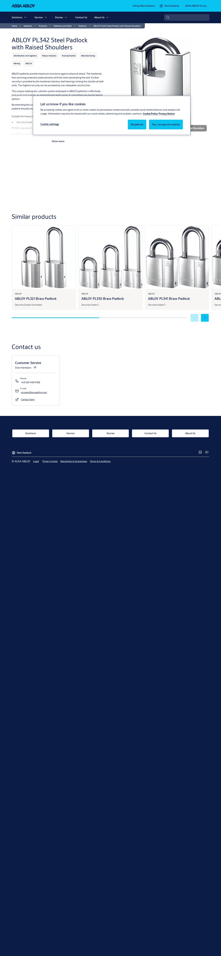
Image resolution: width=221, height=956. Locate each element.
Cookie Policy (150, 113)
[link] (144, 5)
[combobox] (186, 17)
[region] (112, 115)
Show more (58, 141)
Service (39, 17)
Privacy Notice (167, 113)
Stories (59, 17)
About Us (99, 17)
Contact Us (81, 17)
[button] (25, 17)
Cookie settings (49, 124)
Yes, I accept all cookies (166, 124)
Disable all (137, 124)
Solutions (17, 17)
